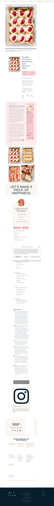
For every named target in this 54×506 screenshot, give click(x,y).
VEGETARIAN (19, 51)
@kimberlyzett (25, 409)
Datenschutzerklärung (27, 493)
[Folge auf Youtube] (23, 140)
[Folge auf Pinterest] (28, 137)
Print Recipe (18, 227)
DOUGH (18, 50)
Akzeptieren (18, 256)
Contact (27, 491)
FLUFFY (21, 50)
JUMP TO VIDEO (32, 73)
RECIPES (14, 1)
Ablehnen (26, 256)
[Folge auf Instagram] (30, 137)
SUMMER (12, 51)
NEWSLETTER (40, 1)
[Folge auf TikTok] (32, 137)
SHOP (31, 1)
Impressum (27, 495)
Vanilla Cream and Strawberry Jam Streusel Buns (21, 48)
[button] (39, 246)
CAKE (16, 50)
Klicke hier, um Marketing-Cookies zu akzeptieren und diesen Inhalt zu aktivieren (21, 382)
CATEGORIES (23, 1)
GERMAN (24, 50)
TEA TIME (15, 51)
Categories (44, 495)
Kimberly (8, 50)
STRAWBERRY (7, 51)
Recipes (43, 493)
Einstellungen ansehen (35, 256)
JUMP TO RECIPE (25, 73)
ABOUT (48, 1)
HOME (6, 1)
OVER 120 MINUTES (29, 50)
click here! (28, 135)
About (44, 491)
